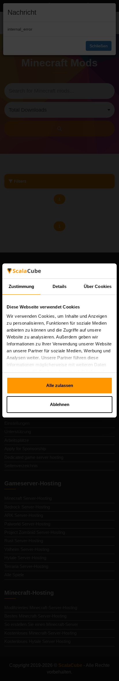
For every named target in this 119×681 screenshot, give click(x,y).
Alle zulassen (59, 385)
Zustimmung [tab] (21, 286)
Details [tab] (60, 286)
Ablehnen (59, 404)
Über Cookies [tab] (97, 286)
